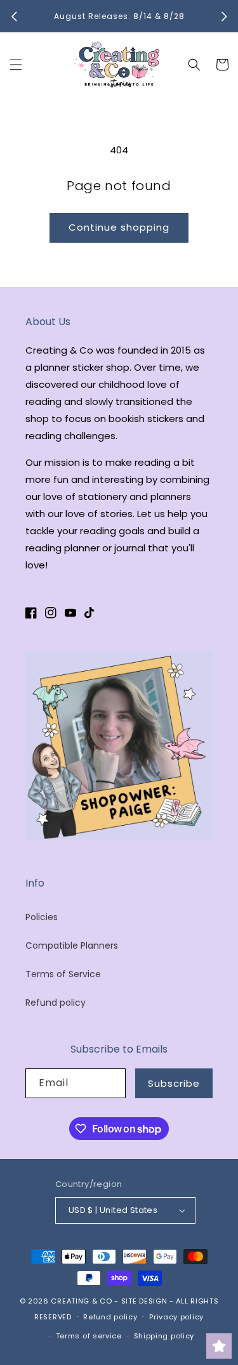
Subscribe (174, 1083)
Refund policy (55, 1002)
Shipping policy (164, 1336)
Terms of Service (63, 974)
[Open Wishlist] (219, 1346)
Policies (41, 917)
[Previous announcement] (14, 16)
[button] (16, 65)
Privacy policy (176, 1317)
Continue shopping (119, 227)
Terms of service (89, 1336)
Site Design (144, 1301)
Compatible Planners (71, 945)
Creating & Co (81, 1301)
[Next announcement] (224, 16)
